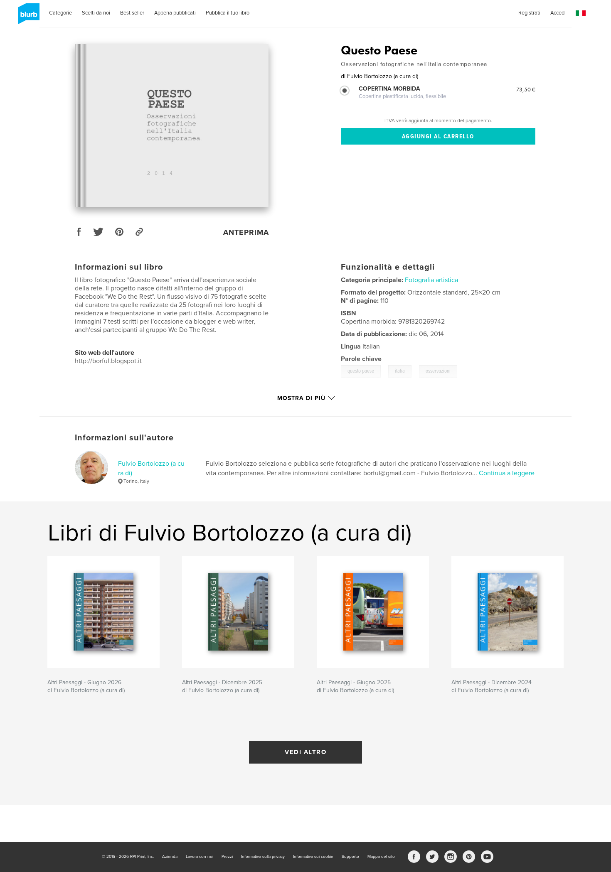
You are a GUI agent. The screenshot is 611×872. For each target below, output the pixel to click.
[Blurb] (27, 17)
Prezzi (227, 856)
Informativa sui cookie (313, 856)
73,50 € (525, 89)
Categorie (60, 13)
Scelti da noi (96, 13)
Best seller (132, 13)
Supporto (350, 856)
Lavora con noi (199, 856)
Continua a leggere (507, 473)
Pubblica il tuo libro (227, 13)
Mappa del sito (381, 856)
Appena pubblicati (175, 13)
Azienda (169, 856)
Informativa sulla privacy (263, 856)
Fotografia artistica (431, 280)
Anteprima (246, 232)
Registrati (529, 13)
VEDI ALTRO (305, 752)
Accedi (558, 13)
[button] (581, 13)
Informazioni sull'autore (124, 438)
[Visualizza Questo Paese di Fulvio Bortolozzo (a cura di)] (172, 125)
